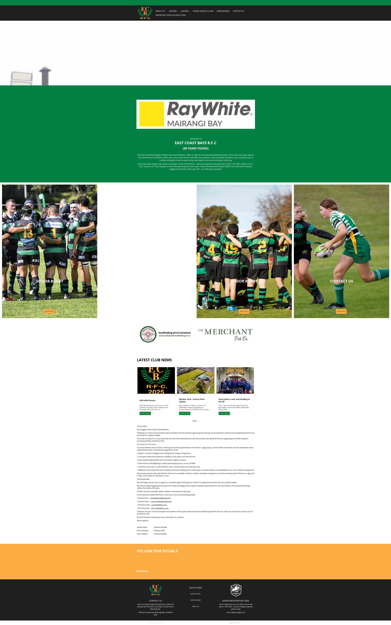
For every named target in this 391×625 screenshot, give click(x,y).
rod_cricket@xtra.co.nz (160, 508)
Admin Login (236, 622)
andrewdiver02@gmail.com (160, 498)
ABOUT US (195, 606)
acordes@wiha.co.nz (159, 505)
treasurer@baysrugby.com (161, 501)
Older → (196, 421)
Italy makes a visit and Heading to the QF (234, 400)
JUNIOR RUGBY (196, 594)
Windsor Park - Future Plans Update (192, 400)
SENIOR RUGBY (196, 600)
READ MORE (145, 413)
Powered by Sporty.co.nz (156, 622)
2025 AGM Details (147, 400)
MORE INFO (49, 311)
